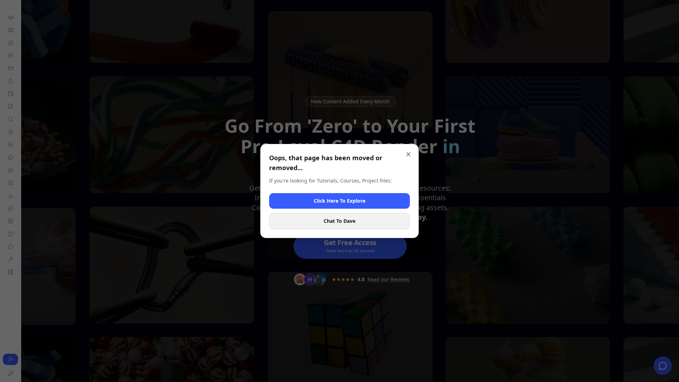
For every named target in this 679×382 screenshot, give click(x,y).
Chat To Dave (339, 221)
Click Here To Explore (339, 200)
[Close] (408, 154)
